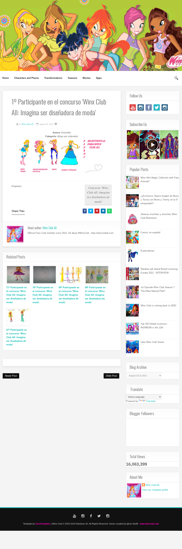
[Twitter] (157, 107)
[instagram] (141, 107)
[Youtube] (133, 107)
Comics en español (150, 232)
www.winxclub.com (149, 524)
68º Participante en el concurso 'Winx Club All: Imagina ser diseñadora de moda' (95, 295)
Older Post (111, 375)
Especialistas (147, 250)
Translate (151, 401)
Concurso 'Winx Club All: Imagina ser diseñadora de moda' (98, 195)
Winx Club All (49, 227)
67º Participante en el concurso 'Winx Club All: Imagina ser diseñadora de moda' (16, 337)
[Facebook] (149, 107)
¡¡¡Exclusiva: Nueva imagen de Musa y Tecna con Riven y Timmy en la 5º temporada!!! (160, 200)
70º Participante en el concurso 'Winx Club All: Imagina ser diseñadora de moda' (43, 295)
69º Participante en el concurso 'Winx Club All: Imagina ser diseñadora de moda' (69, 295)
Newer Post (11, 375)
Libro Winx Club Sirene (152, 342)
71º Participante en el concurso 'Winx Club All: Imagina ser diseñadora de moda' (16, 295)
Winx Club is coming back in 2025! (158, 305)
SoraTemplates (43, 524)
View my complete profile (155, 490)
